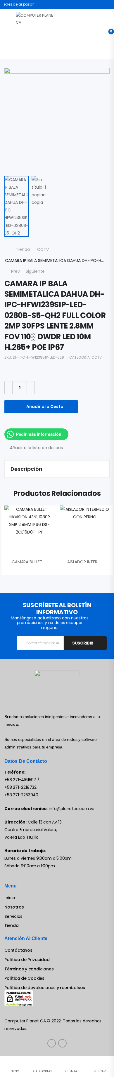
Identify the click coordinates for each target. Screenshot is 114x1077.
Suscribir (82, 643)
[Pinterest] (33, 425)
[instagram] (62, 1043)
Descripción (26, 469)
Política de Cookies (24, 978)
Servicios (13, 916)
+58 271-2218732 (20, 787)
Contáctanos (18, 950)
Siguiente (38, 271)
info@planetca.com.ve (71, 809)
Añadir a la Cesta (44, 406)
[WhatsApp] (45, 425)
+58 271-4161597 (20, 780)
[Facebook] (10, 425)
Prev (14, 271)
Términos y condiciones (28, 969)
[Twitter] (22, 425)
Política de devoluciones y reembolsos (44, 987)
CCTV (43, 249)
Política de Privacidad (26, 959)
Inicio (9, 897)
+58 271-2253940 (21, 795)
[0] (106, 34)
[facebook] (51, 1043)
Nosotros (14, 907)
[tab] (57, 469)
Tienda (23, 249)
